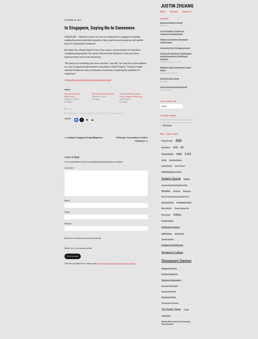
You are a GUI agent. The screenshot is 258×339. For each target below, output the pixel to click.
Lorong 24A (104, 113)
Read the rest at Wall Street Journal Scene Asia (89, 80)
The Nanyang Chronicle (169, 303)
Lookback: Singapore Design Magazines (85, 138)
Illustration (165, 191)
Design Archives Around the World (173, 87)
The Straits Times (171, 309)
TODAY (186, 310)
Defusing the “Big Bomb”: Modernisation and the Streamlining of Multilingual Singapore (176, 56)
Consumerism (167, 154)
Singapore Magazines (169, 274)
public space (166, 234)
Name (67, 201)
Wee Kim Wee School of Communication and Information (175, 322)
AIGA (179, 140)
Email (67, 212)
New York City (166, 208)
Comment (69, 168)
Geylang (83, 113)
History (187, 179)
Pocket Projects (117, 113)
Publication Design (170, 227)
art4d (175, 147)
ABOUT (162, 11)
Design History (180, 166)
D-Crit (188, 153)
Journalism (176, 191)
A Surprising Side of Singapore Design (175, 48)
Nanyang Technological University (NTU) (175, 196)
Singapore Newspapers (171, 280)
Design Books (166, 166)
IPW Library (167, 125)
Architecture (72, 113)
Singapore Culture (172, 252)
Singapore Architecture (172, 245)
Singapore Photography (169, 286)
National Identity (167, 202)
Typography (166, 316)
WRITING (174, 11)
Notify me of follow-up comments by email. (82, 238)
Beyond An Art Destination (103, 94)
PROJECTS (186, 11)
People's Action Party (182, 208)
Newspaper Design (184, 202)
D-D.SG (163, 160)
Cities (69, 109)
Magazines (187, 191)
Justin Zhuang (177, 6)
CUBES (179, 154)
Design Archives (175, 160)
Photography (166, 215)
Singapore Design (176, 261)
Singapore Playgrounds (168, 291)
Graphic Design (171, 178)
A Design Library (167, 141)
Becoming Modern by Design (171, 23)
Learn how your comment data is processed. (117, 263)
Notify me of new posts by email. (78, 248)
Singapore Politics (168, 297)
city (182, 147)
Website (67, 224)
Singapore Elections (169, 268)
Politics (177, 214)
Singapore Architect (167, 239)
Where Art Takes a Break (169, 79)
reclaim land (179, 234)
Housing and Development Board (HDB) (174, 185)
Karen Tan (92, 113)
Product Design (167, 221)
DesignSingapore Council (171, 172)
